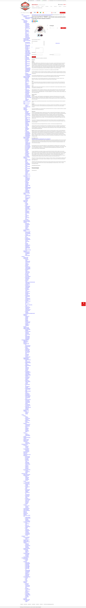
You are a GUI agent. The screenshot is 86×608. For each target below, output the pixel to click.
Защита (26, 578)
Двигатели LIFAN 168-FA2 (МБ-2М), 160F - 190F (27, 46)
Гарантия (55, 6)
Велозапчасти (25, 455)
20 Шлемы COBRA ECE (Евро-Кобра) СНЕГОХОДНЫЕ (27, 571)
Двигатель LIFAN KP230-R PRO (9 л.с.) (27, 71)
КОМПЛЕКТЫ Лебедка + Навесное (27, 413)
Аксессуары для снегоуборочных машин (27, 253)
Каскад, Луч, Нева (27, 115)
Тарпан (26, 130)
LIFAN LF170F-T (27, 58)
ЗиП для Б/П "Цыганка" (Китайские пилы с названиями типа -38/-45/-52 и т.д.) (27, 143)
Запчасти (23, 19)
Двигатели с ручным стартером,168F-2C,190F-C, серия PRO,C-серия (27, 271)
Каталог (33, 6)
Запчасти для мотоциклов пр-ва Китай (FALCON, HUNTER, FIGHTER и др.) (27, 87)
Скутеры (25, 432)
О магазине (33, 604)
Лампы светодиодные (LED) (27, 217)
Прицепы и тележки (26, 439)
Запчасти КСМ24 (27, 255)
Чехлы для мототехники (27, 510)
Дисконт (60, 6)
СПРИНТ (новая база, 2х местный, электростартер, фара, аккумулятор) (27, 352)
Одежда (26, 560)
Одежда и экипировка (42, 14)
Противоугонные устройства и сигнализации (27, 531)
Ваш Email (33, 54)
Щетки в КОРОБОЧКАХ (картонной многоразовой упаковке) (27, 478)
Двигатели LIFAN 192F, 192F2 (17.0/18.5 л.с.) (27, 49)
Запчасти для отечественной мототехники (25, 21)
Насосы (26, 205)
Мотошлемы (25, 561)
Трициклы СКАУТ (27, 349)
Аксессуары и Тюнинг (24, 473)
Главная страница (34, 14)
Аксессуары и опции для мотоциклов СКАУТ (27, 356)
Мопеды (25, 415)
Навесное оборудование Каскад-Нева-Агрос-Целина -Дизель (27, 125)
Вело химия (26, 458)
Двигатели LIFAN (26, 258)
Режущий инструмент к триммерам (27, 151)
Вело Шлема (25, 598)
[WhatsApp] (36, 21)
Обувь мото (26, 588)
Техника (23, 414)
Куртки (26, 597)
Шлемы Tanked (27, 565)
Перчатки (26, 559)
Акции (22, 14)
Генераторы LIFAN (26, 257)
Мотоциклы (25, 423)
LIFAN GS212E (27, 57)
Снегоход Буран (27, 190)
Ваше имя (51, 54)
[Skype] (37, 21)
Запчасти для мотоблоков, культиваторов (25, 108)
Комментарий (33, 52)
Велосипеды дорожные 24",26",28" (27, 447)
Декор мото (26, 498)
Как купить (37, 6)
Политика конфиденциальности (49, 604)
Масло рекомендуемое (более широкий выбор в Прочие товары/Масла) (27, 337)
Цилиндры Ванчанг (27, 95)
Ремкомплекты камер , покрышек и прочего (27, 464)
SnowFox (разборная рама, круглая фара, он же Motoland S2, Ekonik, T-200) (27, 179)
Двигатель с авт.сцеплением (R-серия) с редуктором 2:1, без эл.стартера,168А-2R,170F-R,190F (28, 303)
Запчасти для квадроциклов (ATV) (27, 81)
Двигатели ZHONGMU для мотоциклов (27, 324)
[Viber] (34, 21)
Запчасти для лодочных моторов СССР (27, 196)
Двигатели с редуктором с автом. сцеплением (27, 275)
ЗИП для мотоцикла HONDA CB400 (27, 160)
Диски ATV (26, 237)
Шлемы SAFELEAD (27, 563)
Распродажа (25, 16)
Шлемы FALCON (27, 562)
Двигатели (23, 256)
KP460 (26, 56)
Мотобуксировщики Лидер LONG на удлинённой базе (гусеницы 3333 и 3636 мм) (28, 401)
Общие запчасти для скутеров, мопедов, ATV (27, 93)
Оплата (42, 6)
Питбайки (25, 436)
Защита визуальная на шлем (27, 524)
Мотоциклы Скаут (27, 346)
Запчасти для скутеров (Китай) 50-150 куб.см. (27, 90)
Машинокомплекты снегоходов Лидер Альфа (28, 389)
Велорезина (26, 459)
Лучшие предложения (26, 15)
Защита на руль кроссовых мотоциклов (27, 506)
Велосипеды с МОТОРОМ (27, 469)
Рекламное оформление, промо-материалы (27, 520)
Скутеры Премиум (27, 435)
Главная (21, 604)
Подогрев (26, 535)
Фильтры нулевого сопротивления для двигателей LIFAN (27, 69)
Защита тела (27, 583)
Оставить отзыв (58, 43)
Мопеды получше (27, 420)
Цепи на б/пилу (27, 153)
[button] (47, 25)
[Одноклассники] (33, 21)
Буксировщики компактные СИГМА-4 (27, 379)
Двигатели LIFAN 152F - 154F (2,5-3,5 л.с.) (27, 43)
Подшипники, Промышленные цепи (27, 213)
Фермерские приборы (26, 553)
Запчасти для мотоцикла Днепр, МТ (27, 28)
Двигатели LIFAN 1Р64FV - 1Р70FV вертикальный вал (27, 52)
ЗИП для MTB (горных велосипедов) (27, 461)
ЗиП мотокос (27, 149)
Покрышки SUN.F (27, 238)
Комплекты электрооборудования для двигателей (28, 74)
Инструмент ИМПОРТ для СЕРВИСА (27, 551)
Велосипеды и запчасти (25, 444)
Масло (26, 202)
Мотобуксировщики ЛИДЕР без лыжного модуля (28, 376)
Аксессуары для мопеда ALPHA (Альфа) (27, 496)
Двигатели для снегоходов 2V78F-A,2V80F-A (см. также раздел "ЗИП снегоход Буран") (27, 308)
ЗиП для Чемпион (27, 147)
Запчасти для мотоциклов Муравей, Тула (27, 34)
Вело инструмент (27, 457)
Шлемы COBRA (27, 567)
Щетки (26, 488)
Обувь (26, 579)
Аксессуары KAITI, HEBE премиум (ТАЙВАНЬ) (27, 490)
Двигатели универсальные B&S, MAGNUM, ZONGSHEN (26, 327)
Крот (26, 116)
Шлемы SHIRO (27, 564)
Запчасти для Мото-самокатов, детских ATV (27, 224)
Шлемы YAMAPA (27, 566)
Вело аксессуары (27, 456)
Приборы (26, 527)
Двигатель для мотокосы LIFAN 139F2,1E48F (27, 278)
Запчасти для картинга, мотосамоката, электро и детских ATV (27, 221)
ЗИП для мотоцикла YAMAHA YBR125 (27, 162)
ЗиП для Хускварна (27, 146)
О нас (51, 6)
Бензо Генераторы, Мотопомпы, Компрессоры (27, 546)
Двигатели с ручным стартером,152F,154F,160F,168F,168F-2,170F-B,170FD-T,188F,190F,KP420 (30, 282)
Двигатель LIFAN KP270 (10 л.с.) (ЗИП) (27, 66)
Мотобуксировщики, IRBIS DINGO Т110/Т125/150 (28, 188)
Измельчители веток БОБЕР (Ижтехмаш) (27, 555)
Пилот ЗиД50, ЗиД (27, 106)
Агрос (26, 110)
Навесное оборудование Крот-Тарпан (27, 128)
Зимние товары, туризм (27, 599)
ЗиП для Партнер (27, 145)
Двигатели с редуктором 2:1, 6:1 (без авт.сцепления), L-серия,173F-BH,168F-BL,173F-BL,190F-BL (27, 291)
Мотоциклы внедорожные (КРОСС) (27, 431)
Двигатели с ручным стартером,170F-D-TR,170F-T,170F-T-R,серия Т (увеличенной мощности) (27, 262)
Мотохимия (26, 219)
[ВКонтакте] (32, 21)
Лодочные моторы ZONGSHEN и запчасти (27, 198)
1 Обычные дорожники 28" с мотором (27, 471)
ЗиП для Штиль (27, 148)
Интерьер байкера (27, 517)
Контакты (64, 6)
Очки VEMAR (27, 596)
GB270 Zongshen (27, 55)
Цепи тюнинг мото (27, 96)
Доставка (47, 6)
